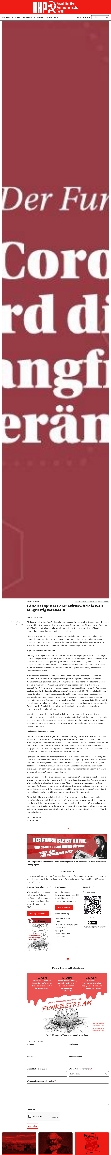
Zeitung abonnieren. (38, 914)
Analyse (29, 601)
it (81, 17)
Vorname (31, 1044)
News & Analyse (28, 17)
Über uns (16, 17)
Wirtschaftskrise (103, 602)
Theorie (40, 17)
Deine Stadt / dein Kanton (38, 1069)
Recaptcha (31, 1110)
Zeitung (36, 601)
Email (30, 1057)
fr (78, 17)
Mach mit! (6, 17)
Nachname (73, 1044)
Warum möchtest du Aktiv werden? (41, 1081)
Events (49, 17)
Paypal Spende (64, 907)
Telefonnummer (76, 1057)
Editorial (84, 602)
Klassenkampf (93, 602)
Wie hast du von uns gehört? (80, 1069)
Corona (78, 602)
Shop (56, 17)
